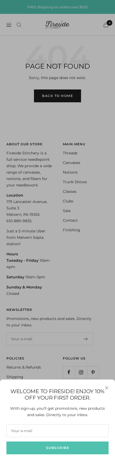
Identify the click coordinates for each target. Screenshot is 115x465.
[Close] (107, 388)
